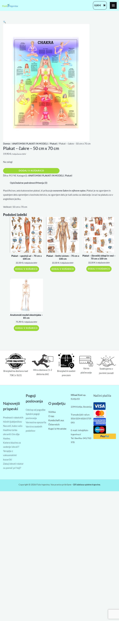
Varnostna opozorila (36, 422)
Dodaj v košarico (31, 170)
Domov (6, 143)
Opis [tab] (12, 183)
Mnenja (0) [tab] (41, 183)
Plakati (53, 143)
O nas (51, 416)
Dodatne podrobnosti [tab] (25, 183)
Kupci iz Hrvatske (57, 428)
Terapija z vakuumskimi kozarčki (10, 455)
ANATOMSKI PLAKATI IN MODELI (30, 143)
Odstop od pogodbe (35, 409)
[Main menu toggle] (113, 5)
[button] (4, 22)
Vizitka (52, 412)
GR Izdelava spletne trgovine (86, 484)
